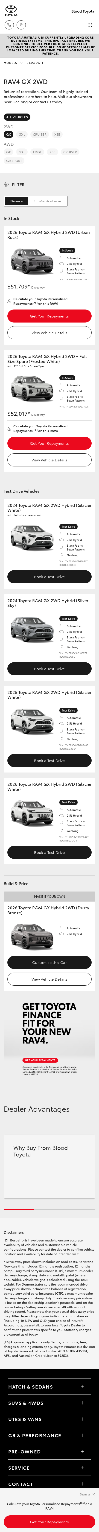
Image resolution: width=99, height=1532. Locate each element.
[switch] (36, 201)
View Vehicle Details (49, 332)
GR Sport (14, 160)
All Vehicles (17, 117)
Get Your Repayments (49, 315)
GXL (22, 134)
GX (8, 134)
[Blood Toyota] (11, 10)
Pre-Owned (24, 1451)
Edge (37, 152)
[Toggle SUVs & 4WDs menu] (83, 1403)
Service (19, 1467)
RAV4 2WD (23, 63)
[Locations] (21, 24)
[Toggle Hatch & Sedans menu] (83, 1386)
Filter (18, 184)
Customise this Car (49, 962)
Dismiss (85, 1494)
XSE (57, 134)
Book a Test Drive (49, 576)
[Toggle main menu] (89, 24)
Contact (20, 1484)
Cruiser (40, 134)
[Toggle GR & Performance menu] (83, 1435)
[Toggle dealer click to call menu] (9, 24)
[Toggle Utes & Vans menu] (83, 1419)
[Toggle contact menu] (83, 1451)
